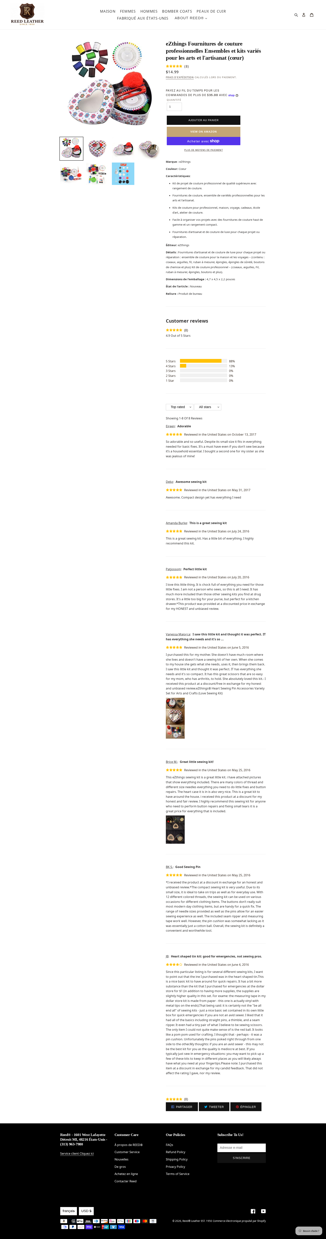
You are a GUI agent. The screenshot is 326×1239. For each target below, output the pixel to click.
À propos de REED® (129, 1145)
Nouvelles (121, 1159)
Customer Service (127, 1152)
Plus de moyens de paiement (203, 150)
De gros (120, 1167)
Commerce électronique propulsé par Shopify (239, 1221)
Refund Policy (175, 1152)
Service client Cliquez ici (77, 1153)
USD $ (86, 1211)
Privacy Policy (175, 1167)
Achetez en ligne (126, 1174)
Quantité (174, 100)
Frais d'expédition (180, 77)
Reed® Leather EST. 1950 (197, 1221)
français (69, 1211)
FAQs (169, 1145)
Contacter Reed (126, 1181)
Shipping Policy (177, 1159)
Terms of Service (177, 1174)
